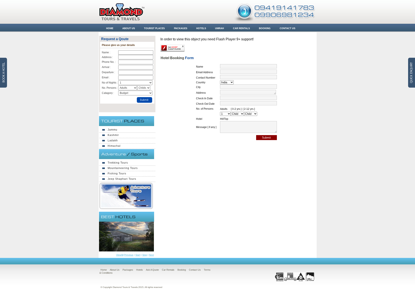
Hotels (201, 28)
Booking (265, 28)
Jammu (112, 129)
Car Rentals (241, 28)
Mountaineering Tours (123, 168)
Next (151, 255)
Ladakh (113, 140)
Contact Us (287, 28)
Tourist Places (154, 28)
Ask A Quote (152, 269)
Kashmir (113, 135)
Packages (180, 28)
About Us (128, 28)
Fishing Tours (117, 173)
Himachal (114, 145)
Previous (128, 255)
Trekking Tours (118, 162)
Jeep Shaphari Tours (122, 178)
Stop (144, 255)
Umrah (219, 28)
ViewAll (119, 255)
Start (137, 255)
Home (109, 28)
